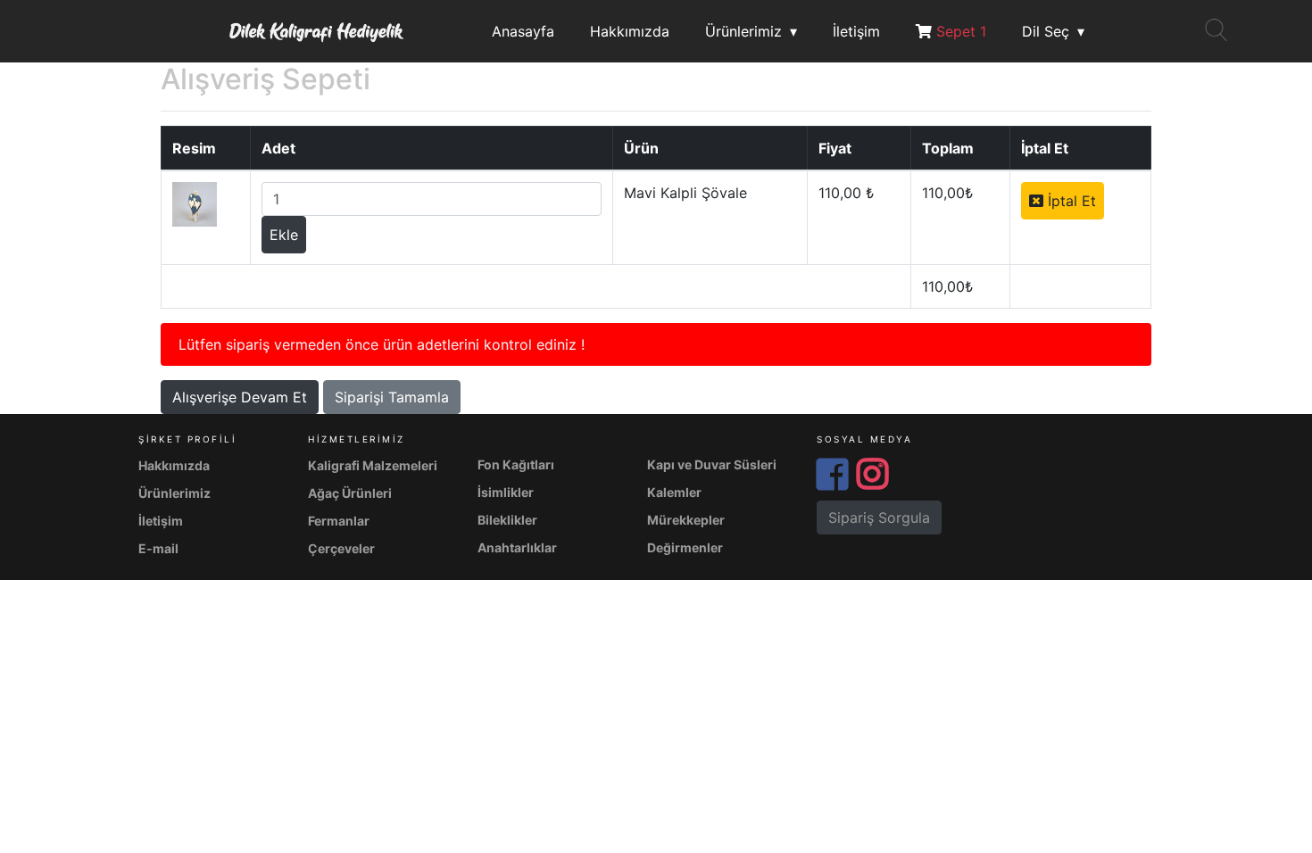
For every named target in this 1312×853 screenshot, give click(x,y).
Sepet (959, 31)
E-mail (158, 548)
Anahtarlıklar (517, 547)
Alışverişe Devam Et (239, 397)
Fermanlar (339, 520)
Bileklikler (507, 519)
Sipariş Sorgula (879, 517)
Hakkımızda (629, 31)
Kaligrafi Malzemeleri (372, 465)
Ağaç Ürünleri (350, 493)
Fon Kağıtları (515, 464)
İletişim (856, 31)
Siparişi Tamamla (392, 397)
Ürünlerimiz (743, 31)
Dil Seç (1045, 31)
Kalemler (674, 492)
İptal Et (1069, 201)
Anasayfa (523, 31)
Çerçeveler (341, 548)
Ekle (284, 235)
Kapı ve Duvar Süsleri (711, 464)
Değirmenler (685, 547)
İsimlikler (505, 492)
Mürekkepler (686, 519)
